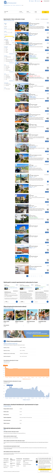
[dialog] (45, 464)
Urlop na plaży (10, 67)
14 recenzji (34, 45)
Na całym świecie (6, 465)
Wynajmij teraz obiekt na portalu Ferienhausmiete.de (41, 335)
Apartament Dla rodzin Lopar (33, 33)
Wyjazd (28, 11)
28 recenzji (34, 25)
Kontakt (17, 465)
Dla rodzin (10, 68)
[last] (42, 276)
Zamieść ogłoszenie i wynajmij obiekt (27, 461)
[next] (40, 276)
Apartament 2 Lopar (32, 94)
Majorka (5, 464)
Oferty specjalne (10, 88)
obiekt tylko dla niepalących (10, 59)
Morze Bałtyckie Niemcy (6, 462)
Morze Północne (6, 460)
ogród (10, 50)
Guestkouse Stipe (31, 74)
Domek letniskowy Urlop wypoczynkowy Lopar (36, 185)
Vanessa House (31, 195)
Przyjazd (20, 11)
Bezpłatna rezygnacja (10, 44)
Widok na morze (31, 205)
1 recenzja (34, 55)
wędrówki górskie (10, 77)
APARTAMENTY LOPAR (33, 124)
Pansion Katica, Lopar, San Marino (34, 23)
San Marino (16, 437)
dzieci (10, 58)
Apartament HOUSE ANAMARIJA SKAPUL (35, 43)
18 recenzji (34, 116)
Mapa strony (5, 467)
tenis (10, 79)
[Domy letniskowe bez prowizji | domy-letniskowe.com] (10, 3)
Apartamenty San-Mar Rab (33, 104)
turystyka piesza (10, 76)
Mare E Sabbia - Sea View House (34, 175)
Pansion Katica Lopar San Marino (43, 442)
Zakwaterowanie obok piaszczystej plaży (35, 155)
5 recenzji (34, 156)
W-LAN (10, 49)
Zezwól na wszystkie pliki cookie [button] (45, 469)
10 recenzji (34, 35)
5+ (11, 29)
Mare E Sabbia (31, 165)
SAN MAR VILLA (31, 84)
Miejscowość (6, 11)
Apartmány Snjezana (32, 215)
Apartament (10, 85)
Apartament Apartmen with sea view (34, 114)
